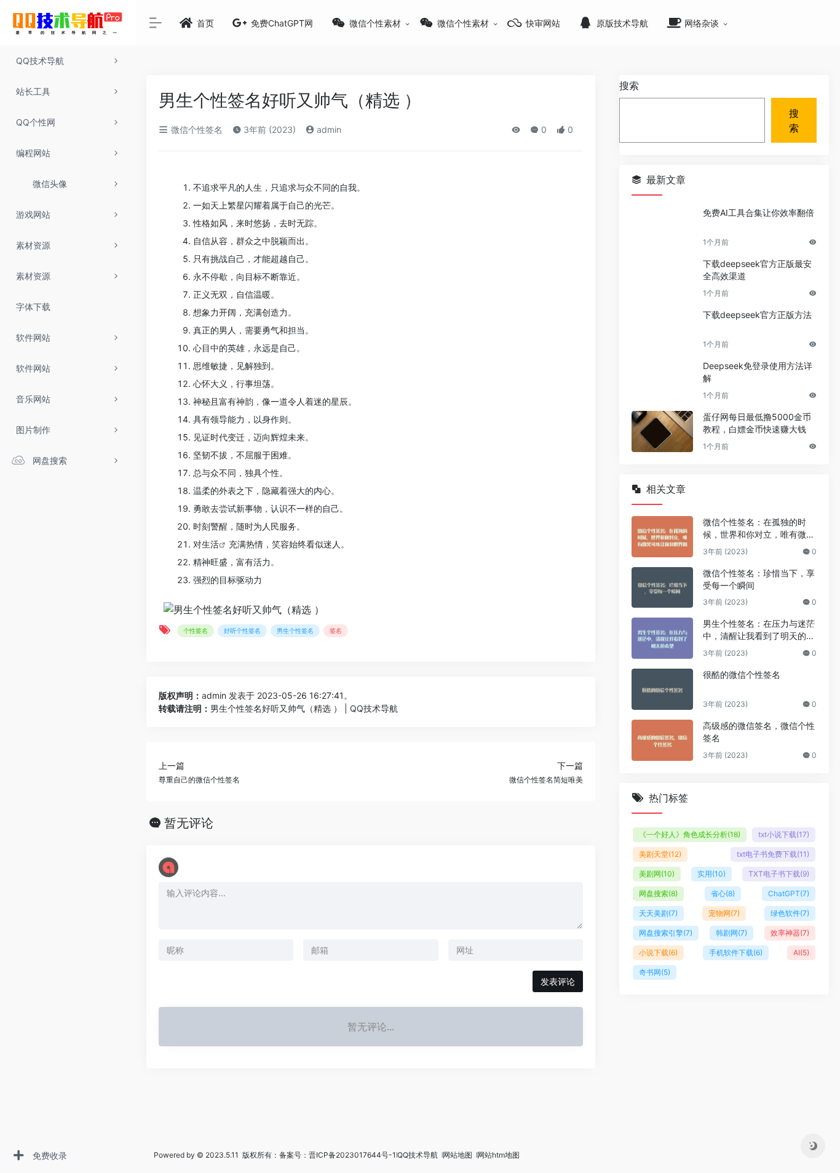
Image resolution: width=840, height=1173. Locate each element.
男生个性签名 (295, 630)
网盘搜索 (658, 893)
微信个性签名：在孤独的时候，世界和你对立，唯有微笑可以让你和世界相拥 (759, 529)
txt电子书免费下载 (773, 854)
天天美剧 (658, 913)
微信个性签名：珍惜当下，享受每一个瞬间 (759, 579)
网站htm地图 (498, 1154)
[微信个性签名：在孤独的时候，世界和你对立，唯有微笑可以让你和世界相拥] (662, 536)
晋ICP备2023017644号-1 (352, 1154)
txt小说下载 (783, 834)
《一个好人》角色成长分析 (689, 834)
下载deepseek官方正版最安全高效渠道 (757, 269)
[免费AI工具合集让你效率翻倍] (662, 227)
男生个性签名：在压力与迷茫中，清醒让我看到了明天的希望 (759, 630)
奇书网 (654, 972)
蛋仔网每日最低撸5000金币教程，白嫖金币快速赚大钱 (757, 423)
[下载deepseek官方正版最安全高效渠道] (662, 278)
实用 (711, 873)
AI (801, 952)
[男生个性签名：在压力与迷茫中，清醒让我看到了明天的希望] (662, 638)
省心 (723, 893)
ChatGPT (788, 893)
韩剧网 (731, 932)
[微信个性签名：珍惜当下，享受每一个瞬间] (662, 587)
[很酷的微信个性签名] (662, 689)
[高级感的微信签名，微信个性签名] (662, 740)
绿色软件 (790, 913)
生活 (210, 544)
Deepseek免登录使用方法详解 (757, 371)
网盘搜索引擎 (665, 932)
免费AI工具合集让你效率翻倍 (758, 212)
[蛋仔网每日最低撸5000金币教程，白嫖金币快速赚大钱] (662, 431)
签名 (336, 630)
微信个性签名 (195, 129)
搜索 (629, 85)
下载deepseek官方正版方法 (757, 314)
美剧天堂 (660, 854)
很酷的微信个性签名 (741, 674)
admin (327, 129)
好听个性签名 (242, 630)
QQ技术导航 (417, 1154)
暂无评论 (188, 823)
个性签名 (195, 630)
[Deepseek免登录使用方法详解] (662, 380)
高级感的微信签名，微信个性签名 (759, 731)
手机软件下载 (736, 952)
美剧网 (657, 873)
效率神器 (790, 932)
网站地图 (458, 1154)
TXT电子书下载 (778, 873)
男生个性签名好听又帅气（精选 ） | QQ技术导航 (304, 708)
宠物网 (724, 913)
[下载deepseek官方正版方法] (662, 329)
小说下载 (658, 952)
